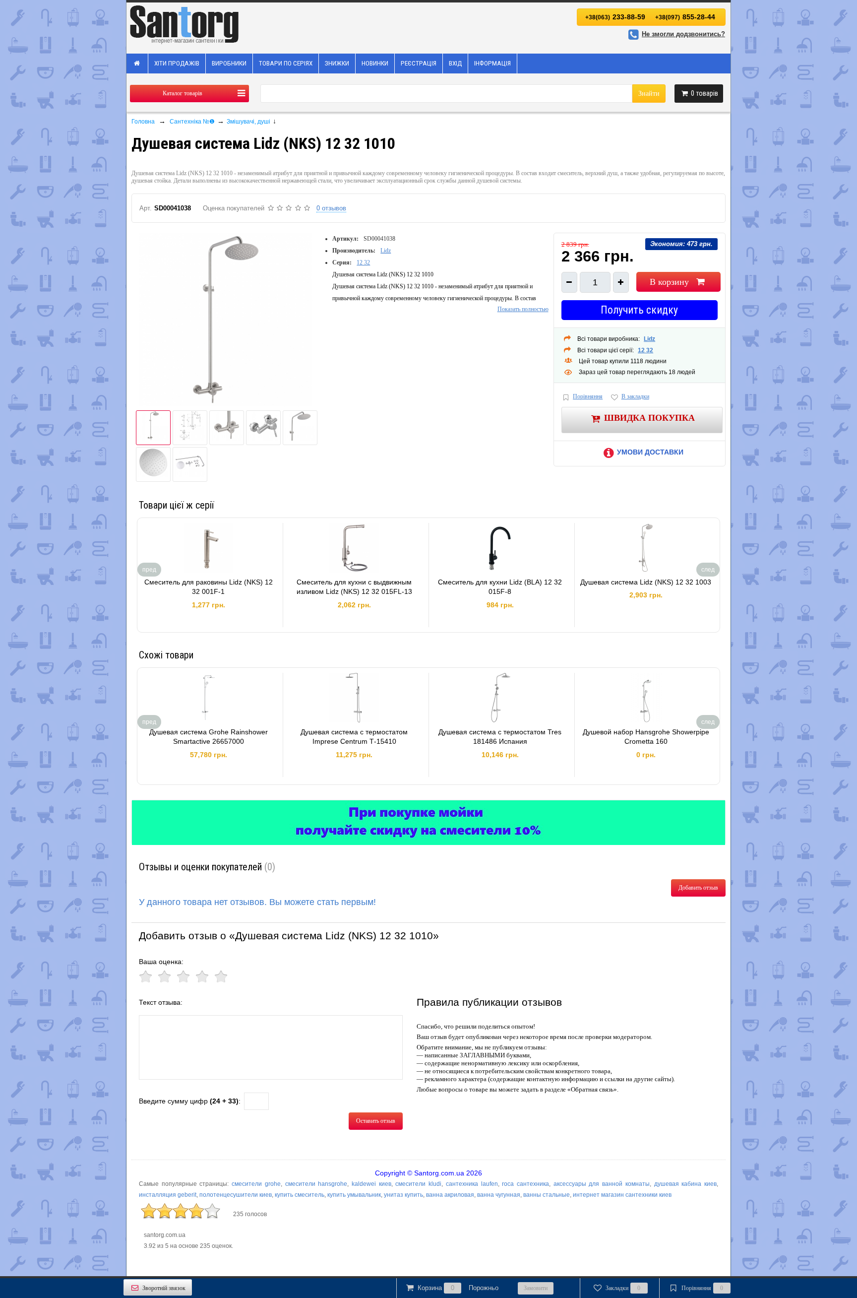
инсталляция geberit (167, 1194)
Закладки (623, 1288)
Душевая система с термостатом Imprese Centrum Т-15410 (354, 737)
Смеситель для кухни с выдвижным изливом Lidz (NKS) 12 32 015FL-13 (354, 587)
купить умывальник (354, 1194)
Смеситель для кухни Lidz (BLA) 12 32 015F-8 (500, 587)
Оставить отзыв (375, 1120)
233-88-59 (615, 17)
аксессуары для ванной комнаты (601, 1183)
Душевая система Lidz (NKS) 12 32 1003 (645, 582)
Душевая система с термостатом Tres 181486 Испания (499, 737)
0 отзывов (331, 208)
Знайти (649, 93)
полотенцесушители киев (235, 1194)
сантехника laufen (472, 1183)
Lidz (385, 250)
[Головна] (137, 63)
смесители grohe (256, 1183)
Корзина (458, 1288)
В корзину (669, 282)
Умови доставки (650, 452)
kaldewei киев (371, 1183)
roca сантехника (525, 1183)
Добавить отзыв (698, 887)
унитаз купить (403, 1194)
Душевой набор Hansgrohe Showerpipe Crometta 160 (646, 737)
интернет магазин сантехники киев (622, 1194)
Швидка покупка (649, 417)
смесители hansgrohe (316, 1183)
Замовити (536, 1288)
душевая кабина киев (685, 1183)
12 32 (363, 262)
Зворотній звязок (163, 1288)
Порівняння (588, 396)
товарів (704, 93)
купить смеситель (299, 1194)
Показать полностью (523, 309)
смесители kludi (418, 1183)
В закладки (635, 396)
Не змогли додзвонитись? (683, 34)
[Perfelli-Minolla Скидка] (428, 822)
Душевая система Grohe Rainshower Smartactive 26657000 (208, 737)
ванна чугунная (498, 1194)
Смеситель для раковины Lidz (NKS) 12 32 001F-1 (208, 587)
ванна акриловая (450, 1194)
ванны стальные (546, 1194)
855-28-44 (685, 17)
